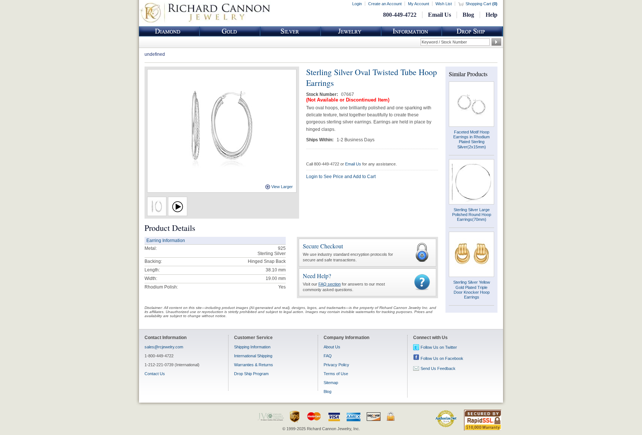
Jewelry (351, 31)
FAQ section (329, 284)
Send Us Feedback (438, 368)
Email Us (439, 15)
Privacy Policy (336, 364)
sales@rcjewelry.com (164, 347)
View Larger (282, 186)
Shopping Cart (481, 3)
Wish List (443, 3)
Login (357, 3)
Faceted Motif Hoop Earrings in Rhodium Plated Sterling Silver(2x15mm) (471, 139)
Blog (468, 15)
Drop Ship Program (251, 373)
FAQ (328, 356)
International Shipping (253, 356)
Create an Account (385, 3)
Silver (290, 31)
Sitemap (331, 382)
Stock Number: (322, 94)
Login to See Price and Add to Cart (341, 176)
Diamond (169, 31)
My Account (418, 3)
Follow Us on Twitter (439, 347)
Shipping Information (252, 347)
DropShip (472, 31)
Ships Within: (320, 139)
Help (491, 15)
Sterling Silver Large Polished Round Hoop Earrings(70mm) (471, 214)
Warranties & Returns (253, 364)
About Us (332, 347)
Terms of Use (336, 373)
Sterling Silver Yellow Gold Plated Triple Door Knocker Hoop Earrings (471, 289)
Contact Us (155, 373)
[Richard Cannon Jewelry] (205, 22)
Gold (230, 31)
